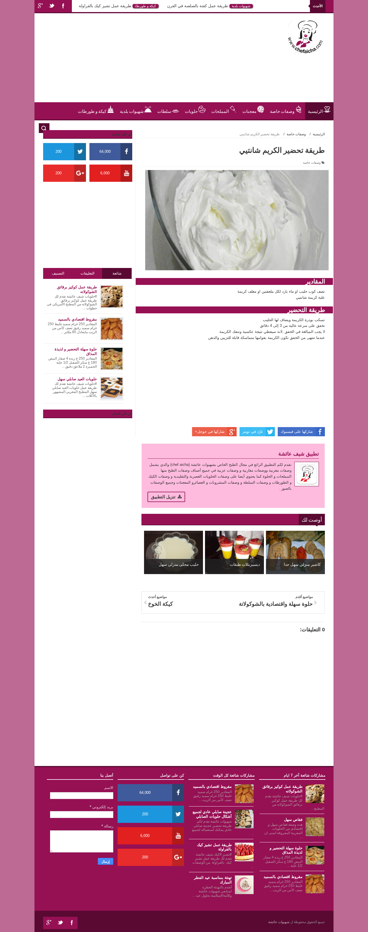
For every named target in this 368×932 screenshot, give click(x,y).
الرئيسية (315, 111)
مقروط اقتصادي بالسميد (283, 877)
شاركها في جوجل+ (210, 431)
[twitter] (51, 6)
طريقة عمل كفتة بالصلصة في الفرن (211, 5)
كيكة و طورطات (159, 6)
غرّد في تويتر (252, 431)
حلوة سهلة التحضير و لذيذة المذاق (286, 850)
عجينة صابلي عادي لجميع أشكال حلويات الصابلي (212, 814)
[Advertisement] (145, 62)
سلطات (164, 111)
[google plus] (40, 6)
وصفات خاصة (282, 111)
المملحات (220, 111)
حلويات (78, 6)
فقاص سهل (293, 819)
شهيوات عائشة (279, 922)
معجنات (249, 111)
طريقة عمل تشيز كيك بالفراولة (119, 5)
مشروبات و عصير (307, 128)
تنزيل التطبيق (163, 496)
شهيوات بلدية (255, 6)
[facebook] (63, 6)
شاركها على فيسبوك (297, 431)
